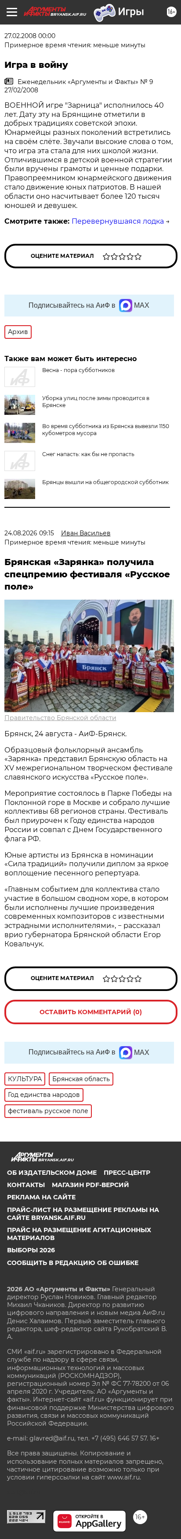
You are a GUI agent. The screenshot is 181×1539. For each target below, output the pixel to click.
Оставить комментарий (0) (91, 1012)
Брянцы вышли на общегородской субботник (105, 482)
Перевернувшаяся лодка (118, 221)
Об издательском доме (52, 1173)
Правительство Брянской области (60, 718)
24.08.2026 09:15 (29, 533)
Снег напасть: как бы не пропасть (88, 454)
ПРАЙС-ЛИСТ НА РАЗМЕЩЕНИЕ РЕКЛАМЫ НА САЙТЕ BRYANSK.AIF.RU (83, 1214)
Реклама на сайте (41, 1197)
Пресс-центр (127, 1173)
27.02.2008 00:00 (29, 36)
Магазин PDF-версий (90, 1185)
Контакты (26, 1185)
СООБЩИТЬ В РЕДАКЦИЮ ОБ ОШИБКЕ (72, 1263)
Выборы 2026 (31, 1250)
